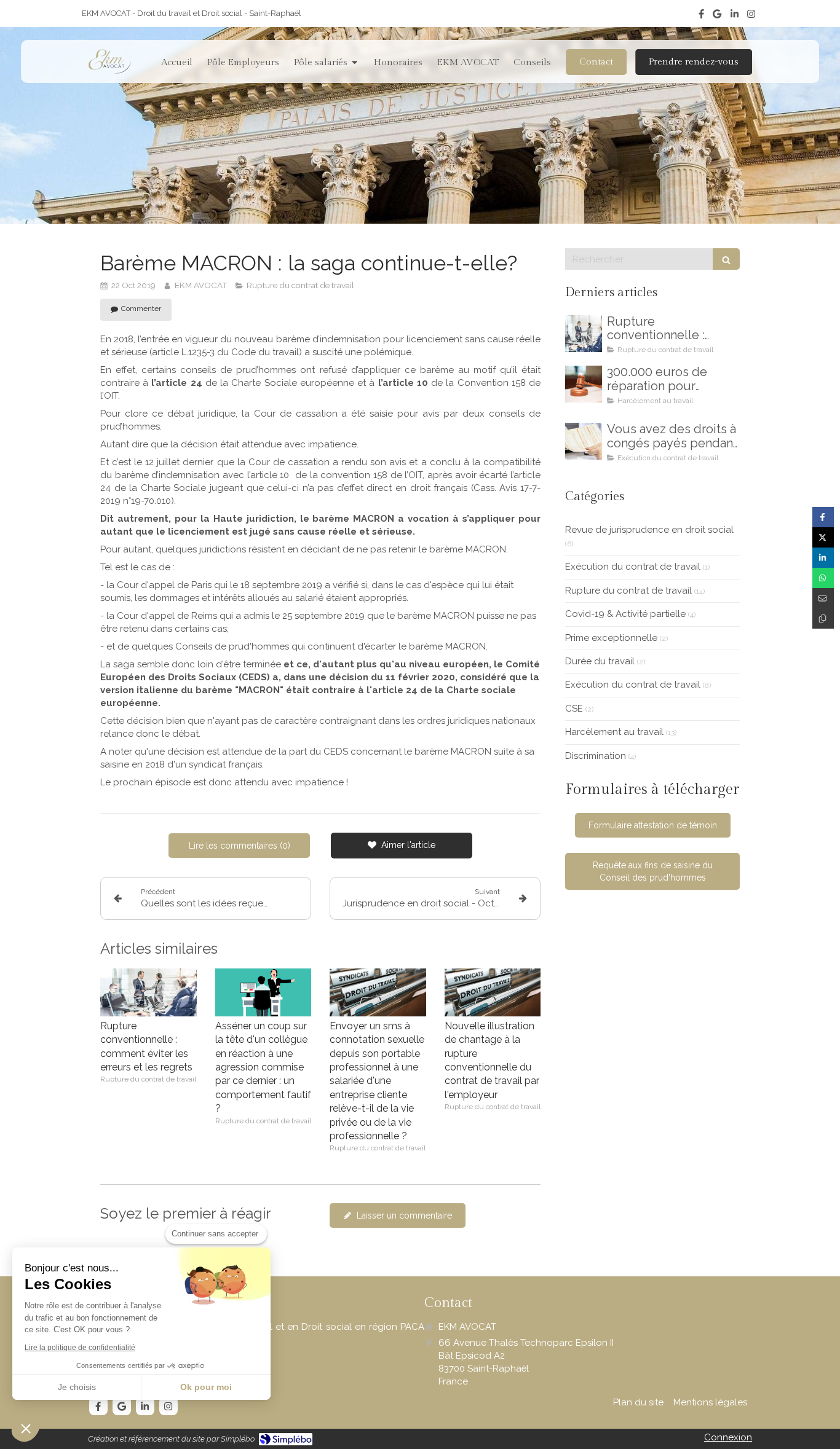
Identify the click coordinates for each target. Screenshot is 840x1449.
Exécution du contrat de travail (632, 566)
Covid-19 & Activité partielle (625, 613)
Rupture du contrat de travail (628, 590)
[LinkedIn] (735, 16)
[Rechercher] (726, 259)
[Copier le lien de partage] (823, 618)
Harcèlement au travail (614, 731)
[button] (26, 1428)
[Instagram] (751, 16)
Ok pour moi (206, 1387)
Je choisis (77, 1387)
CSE (574, 708)
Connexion (728, 1437)
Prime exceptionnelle (611, 637)
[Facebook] (701, 16)
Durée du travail (600, 661)
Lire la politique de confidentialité (80, 1347)
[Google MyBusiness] (717, 16)
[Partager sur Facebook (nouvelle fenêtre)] (823, 517)
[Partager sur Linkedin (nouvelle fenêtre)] (823, 558)
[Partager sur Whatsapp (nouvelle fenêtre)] (823, 578)
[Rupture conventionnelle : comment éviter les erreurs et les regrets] (148, 992)
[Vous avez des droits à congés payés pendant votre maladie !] (583, 441)
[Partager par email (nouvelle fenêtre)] (823, 598)
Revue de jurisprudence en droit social (649, 529)
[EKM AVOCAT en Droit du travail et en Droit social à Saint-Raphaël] (109, 61)
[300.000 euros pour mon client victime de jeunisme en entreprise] (583, 384)
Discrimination (595, 755)
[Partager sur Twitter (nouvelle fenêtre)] (823, 537)
